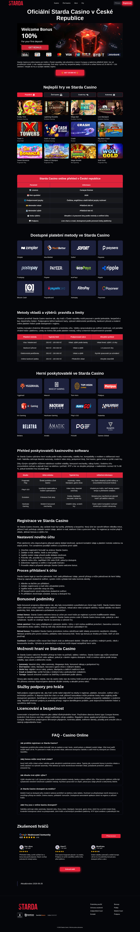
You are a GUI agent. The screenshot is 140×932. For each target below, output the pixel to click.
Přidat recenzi (111, 836)
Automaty (108, 95)
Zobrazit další (70, 869)
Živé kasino (55, 95)
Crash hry (81, 95)
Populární (28, 95)
